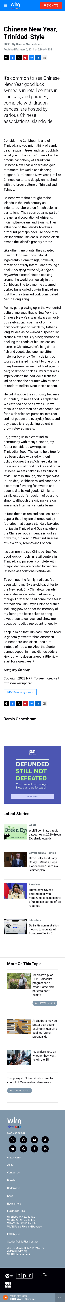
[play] (5, 1297)
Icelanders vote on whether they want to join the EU (44, 1055)
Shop (10, 1196)
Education (35, 920)
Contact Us (13, 1172)
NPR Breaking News (20, 692)
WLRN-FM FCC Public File (21, 1220)
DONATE (52, 5)
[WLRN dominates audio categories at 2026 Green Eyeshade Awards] (15, 831)
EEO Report (13, 1234)
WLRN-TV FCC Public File (21, 1217)
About (10, 1165)
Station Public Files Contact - (23, 1241)
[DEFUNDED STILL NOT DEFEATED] (32, 775)
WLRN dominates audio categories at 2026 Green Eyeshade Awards (45, 834)
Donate (11, 1180)
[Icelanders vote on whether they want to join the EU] (19, 1057)
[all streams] (60, 1297)
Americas (34, 884)
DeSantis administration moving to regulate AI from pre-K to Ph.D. (44, 929)
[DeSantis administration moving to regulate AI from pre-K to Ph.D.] (15, 926)
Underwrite (13, 1188)
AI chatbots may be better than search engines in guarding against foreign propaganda (44, 1028)
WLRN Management (18, 1254)
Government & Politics (42, 852)
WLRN (32, 825)
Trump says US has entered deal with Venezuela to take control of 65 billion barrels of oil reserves (45, 897)
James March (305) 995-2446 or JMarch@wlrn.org (25, 1249)
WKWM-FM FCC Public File (21, 1223)
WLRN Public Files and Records (24, 1226)
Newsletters (14, 1203)
